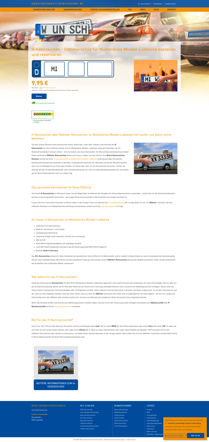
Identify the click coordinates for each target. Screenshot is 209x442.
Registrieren (170, 4)
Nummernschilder (73, 9)
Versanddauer (151, 418)
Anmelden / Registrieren (155, 434)
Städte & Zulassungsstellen (105, 9)
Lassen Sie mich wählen (174, 435)
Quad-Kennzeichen (86, 420)
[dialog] (185, 428)
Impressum (150, 429)
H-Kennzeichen (119, 415)
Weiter (39, 96)
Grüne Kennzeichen (120, 426)
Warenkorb (145, 4)
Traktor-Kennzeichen (87, 429)
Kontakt (171, 9)
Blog (156, 9)
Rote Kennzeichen (120, 423)
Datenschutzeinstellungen (114, 439)
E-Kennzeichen (119, 418)
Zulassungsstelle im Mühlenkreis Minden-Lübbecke (75, 159)
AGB (148, 412)
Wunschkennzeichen (63, 306)
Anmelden (157, 4)
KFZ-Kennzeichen (86, 418)
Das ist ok (195, 435)
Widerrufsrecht (152, 431)
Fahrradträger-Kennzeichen (89, 412)
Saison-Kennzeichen (121, 420)
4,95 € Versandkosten (49, 88)
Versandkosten (152, 415)
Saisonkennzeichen (116, 202)
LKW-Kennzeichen (86, 423)
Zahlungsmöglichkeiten (154, 423)
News (142, 9)
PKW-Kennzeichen (86, 409)
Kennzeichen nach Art (44, 9)
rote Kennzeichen (108, 206)
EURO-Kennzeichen (120, 412)
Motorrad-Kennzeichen (87, 415)
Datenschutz (151, 426)
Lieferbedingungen (153, 420)
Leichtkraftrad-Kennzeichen (89, 426)
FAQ (129, 9)
